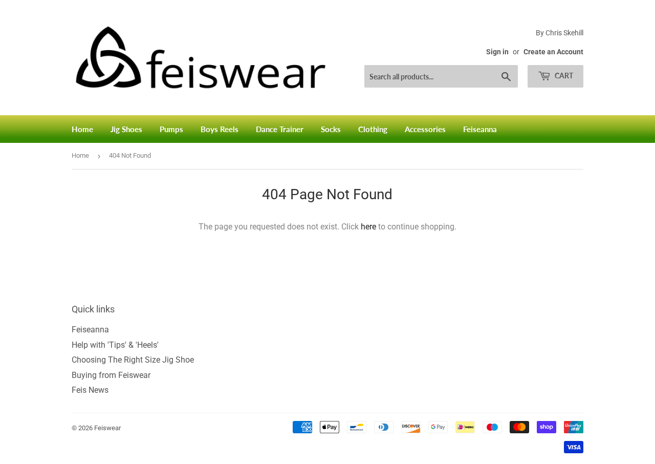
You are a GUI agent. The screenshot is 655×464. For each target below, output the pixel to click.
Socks (331, 129)
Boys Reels (219, 129)
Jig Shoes (126, 129)
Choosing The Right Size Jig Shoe (133, 360)
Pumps (171, 129)
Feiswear (107, 428)
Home (82, 129)
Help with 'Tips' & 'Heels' (115, 345)
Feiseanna (480, 129)
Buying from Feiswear (111, 375)
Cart (563, 75)
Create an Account (553, 52)
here (368, 226)
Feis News (90, 390)
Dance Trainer (279, 129)
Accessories (425, 129)
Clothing (372, 129)
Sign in (497, 52)
